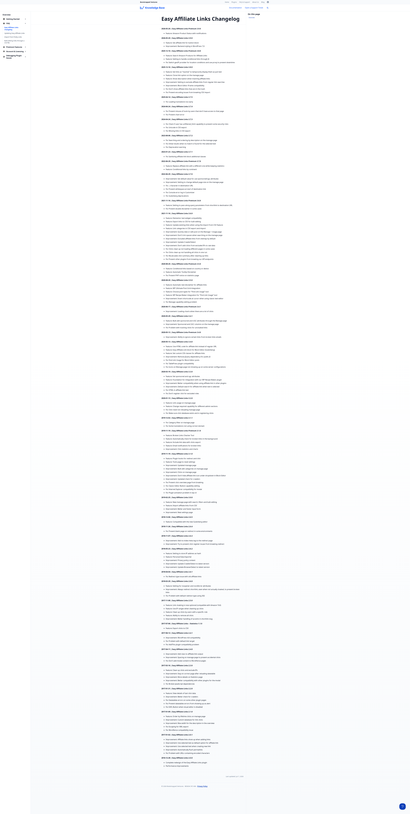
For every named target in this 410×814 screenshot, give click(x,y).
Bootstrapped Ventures (148, 2)
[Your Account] (268, 2)
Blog (262, 2)
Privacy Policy (202, 786)
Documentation (235, 8)
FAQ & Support (244, 2)
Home (227, 2)
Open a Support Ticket (254, 8)
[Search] (267, 7)
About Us (255, 2)
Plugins (234, 2)
